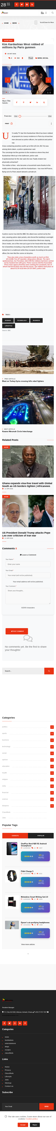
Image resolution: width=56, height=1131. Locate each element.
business (5, 740)
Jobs (4, 818)
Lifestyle (8, 326)
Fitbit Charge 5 (27, 871)
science (5, 799)
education (6, 766)
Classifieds (6, 812)
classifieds (9, 1053)
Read (31, 58)
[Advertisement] (28, 695)
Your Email (9, 570)
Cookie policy (32, 1119)
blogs (7, 1047)
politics (4, 727)
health (4, 773)
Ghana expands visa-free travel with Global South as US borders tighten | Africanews (27, 484)
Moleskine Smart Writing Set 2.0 (34, 897)
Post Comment (18, 631)
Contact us (9, 1086)
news (14, 23)
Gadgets (15, 835)
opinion (5, 760)
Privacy (8, 1070)
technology (6, 746)
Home (6, 23)
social (45, 58)
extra (4, 786)
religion (5, 779)
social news (8, 40)
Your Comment (11, 586)
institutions (9, 1040)
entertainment (10, 1043)
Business (36, 320)
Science (8, 320)
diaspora (5, 806)
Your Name (10, 559)
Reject (35, 1125)
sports (4, 733)
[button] (6, 92)
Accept (22, 1125)
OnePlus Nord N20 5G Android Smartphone (34, 845)
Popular (41, 835)
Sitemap (8, 1083)
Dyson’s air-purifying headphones (35, 923)
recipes (8, 1050)
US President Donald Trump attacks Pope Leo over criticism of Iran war (26, 534)
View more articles (28, 944)
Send (46, 1106)
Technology (22, 320)
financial (5, 792)
